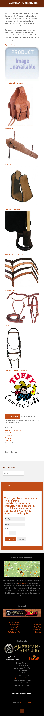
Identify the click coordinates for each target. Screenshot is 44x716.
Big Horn (38, 622)
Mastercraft (14, 627)
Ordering (8, 440)
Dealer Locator (23, 583)
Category (8, 438)
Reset (21, 539)
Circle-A (14, 629)
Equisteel (38, 632)
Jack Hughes (37, 624)
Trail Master (37, 629)
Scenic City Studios (25, 702)
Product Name (9, 433)
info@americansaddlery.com (22, 678)
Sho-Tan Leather (14, 624)
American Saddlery (14, 622)
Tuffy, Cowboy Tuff (14, 632)
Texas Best (37, 627)
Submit (11, 539)
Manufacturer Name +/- (13, 430)
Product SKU (9, 435)
